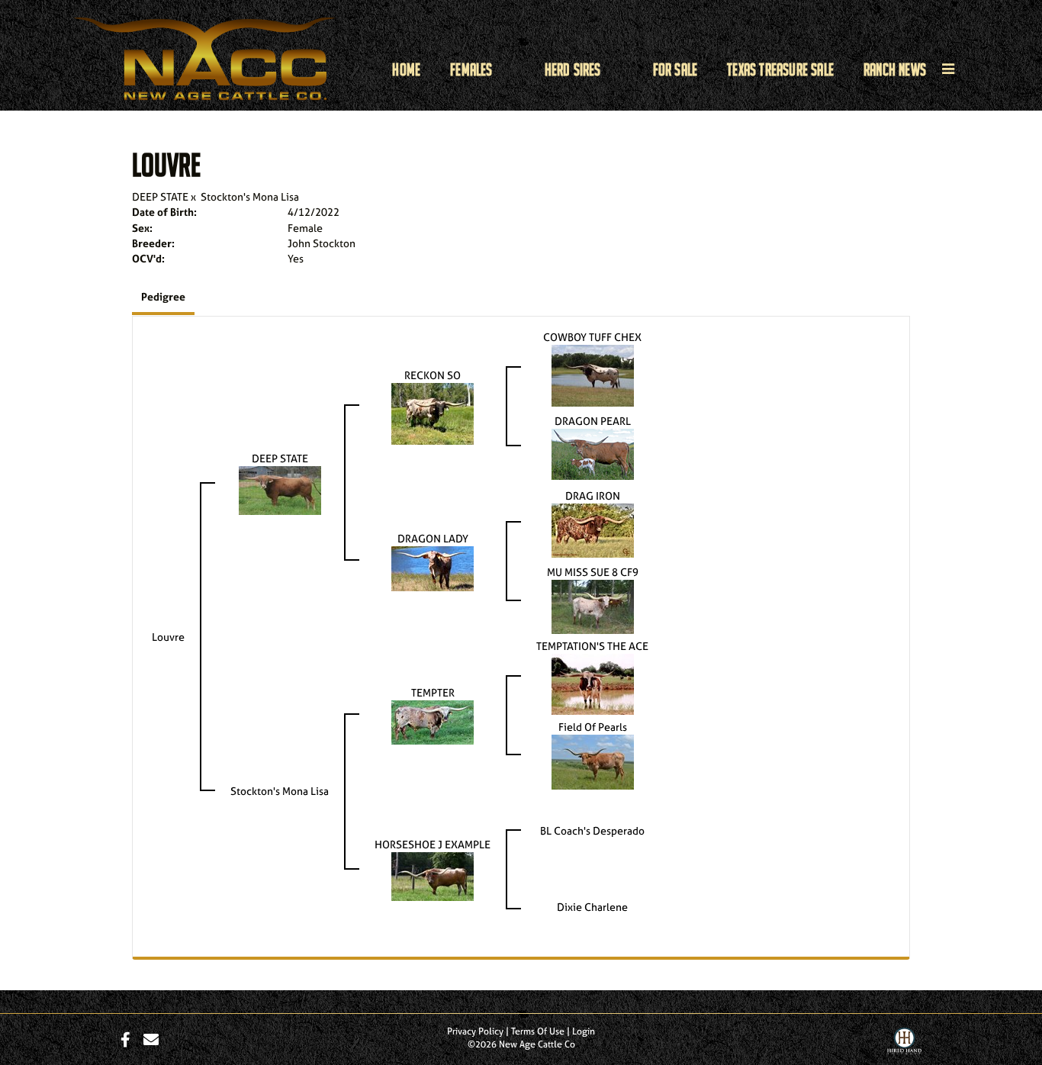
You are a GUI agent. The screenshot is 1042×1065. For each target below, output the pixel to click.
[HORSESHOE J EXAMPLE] (432, 875)
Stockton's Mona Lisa (250, 196)
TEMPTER (433, 692)
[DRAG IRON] (593, 529)
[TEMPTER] (432, 721)
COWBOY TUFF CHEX (592, 337)
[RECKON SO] (432, 412)
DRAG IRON (592, 495)
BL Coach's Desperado (592, 830)
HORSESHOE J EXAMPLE (432, 844)
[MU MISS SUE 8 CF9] (593, 605)
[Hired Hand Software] (904, 1044)
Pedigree (163, 296)
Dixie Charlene (592, 906)
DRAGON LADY (432, 538)
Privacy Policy (475, 1031)
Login (583, 1031)
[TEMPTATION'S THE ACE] (593, 683)
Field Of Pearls (592, 726)
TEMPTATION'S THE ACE (592, 646)
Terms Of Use (537, 1031)
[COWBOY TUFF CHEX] (593, 374)
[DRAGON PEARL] (593, 453)
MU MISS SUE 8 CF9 (592, 572)
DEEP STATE (160, 196)
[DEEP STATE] (280, 488)
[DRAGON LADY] (432, 567)
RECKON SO (432, 375)
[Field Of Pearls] (593, 761)
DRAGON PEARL (593, 420)
